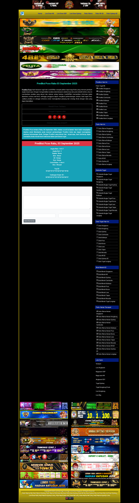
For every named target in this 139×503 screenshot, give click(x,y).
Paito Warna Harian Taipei (106, 340)
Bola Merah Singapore (105, 271)
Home (40, 13)
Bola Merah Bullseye (104, 283)
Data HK (59, 493)
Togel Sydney (100, 383)
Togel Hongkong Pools (103, 387)
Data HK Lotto (74, 495)
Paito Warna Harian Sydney (107, 319)
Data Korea (101, 243)
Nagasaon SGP (100, 371)
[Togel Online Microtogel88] (44, 406)
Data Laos (101, 246)
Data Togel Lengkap (104, 261)
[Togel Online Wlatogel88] (44, 458)
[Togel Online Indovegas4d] (95, 484)
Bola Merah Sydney (104, 277)
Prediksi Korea (102, 106)
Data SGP (66, 493)
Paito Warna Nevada (104, 155)
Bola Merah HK (103, 274)
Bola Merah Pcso (103, 286)
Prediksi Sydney (103, 94)
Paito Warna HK (27, 493)
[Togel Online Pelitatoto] (69, 66)
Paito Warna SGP (51, 493)
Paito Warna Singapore (105, 128)
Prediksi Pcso (27, 89)
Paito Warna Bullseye (105, 140)
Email (60, 212)
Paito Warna (88, 13)
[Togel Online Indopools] (95, 467)
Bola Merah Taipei (104, 295)
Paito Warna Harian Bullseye (107, 328)
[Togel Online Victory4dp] (44, 415)
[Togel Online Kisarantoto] (69, 57)
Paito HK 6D (99, 13)
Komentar (40, 86)
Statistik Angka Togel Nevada (107, 210)
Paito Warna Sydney (104, 134)
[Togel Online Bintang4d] (44, 449)
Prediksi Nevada (103, 115)
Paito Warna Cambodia (105, 137)
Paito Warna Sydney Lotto (47, 495)
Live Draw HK (49, 13)
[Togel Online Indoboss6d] (95, 406)
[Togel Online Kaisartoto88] (44, 475)
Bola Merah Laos (103, 292)
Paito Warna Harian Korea (106, 334)
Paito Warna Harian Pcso (106, 331)
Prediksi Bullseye (103, 100)
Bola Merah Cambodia (105, 280)
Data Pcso (101, 240)
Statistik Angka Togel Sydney (107, 185)
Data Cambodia (103, 234)
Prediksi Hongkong (104, 91)
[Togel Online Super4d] (69, 40)
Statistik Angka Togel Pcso (106, 198)
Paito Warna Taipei (104, 152)
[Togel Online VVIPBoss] (69, 23)
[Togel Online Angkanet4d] (95, 458)
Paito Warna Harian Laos (106, 337)
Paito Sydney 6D (112, 13)
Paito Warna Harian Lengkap (107, 354)
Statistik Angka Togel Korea (107, 201)
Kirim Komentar (29, 221)
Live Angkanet (100, 367)
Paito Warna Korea (104, 146)
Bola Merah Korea (104, 289)
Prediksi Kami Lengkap (105, 118)
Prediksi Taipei (103, 112)
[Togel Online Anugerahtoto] (95, 441)
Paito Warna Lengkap (105, 164)
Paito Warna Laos (103, 149)
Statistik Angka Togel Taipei (107, 207)
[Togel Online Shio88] (95, 475)
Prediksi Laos (102, 109)
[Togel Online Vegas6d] (44, 432)
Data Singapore (103, 225)
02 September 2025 (29, 86)
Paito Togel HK (100, 86)
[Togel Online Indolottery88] (95, 449)
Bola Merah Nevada (104, 298)
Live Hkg (98, 395)
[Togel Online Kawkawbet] (44, 423)
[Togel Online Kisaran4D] (69, 49)
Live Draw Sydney (75, 13)
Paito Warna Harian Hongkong (107, 316)
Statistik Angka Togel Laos (106, 204)
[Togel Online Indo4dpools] (44, 484)
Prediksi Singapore (104, 88)
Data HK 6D (101, 255)
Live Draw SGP (62, 13)
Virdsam (98, 364)
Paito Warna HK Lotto (62, 495)
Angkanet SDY (100, 379)
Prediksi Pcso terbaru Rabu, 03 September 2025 (40, 130)
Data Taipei (102, 249)
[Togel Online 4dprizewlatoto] (44, 467)
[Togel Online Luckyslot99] (95, 415)
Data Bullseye (102, 237)
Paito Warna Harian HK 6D (106, 346)
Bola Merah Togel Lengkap (106, 301)
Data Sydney (102, 231)
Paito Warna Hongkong (105, 131)
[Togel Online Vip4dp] (95, 423)
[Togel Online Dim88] (69, 31)
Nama (25, 212)
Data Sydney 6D (103, 258)
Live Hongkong (100, 391)
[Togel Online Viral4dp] (69, 75)
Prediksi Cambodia (104, 97)
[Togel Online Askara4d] (44, 441)
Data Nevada (102, 252)
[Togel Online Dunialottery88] (95, 432)
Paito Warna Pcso (104, 143)
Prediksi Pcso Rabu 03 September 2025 (57, 83)
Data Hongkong (103, 228)
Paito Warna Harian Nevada (107, 343)
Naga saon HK (100, 375)
